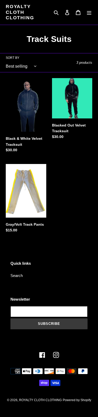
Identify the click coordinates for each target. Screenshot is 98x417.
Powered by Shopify (77, 400)
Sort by (12, 58)
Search (16, 275)
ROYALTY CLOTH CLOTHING (20, 12)
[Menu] (89, 12)
